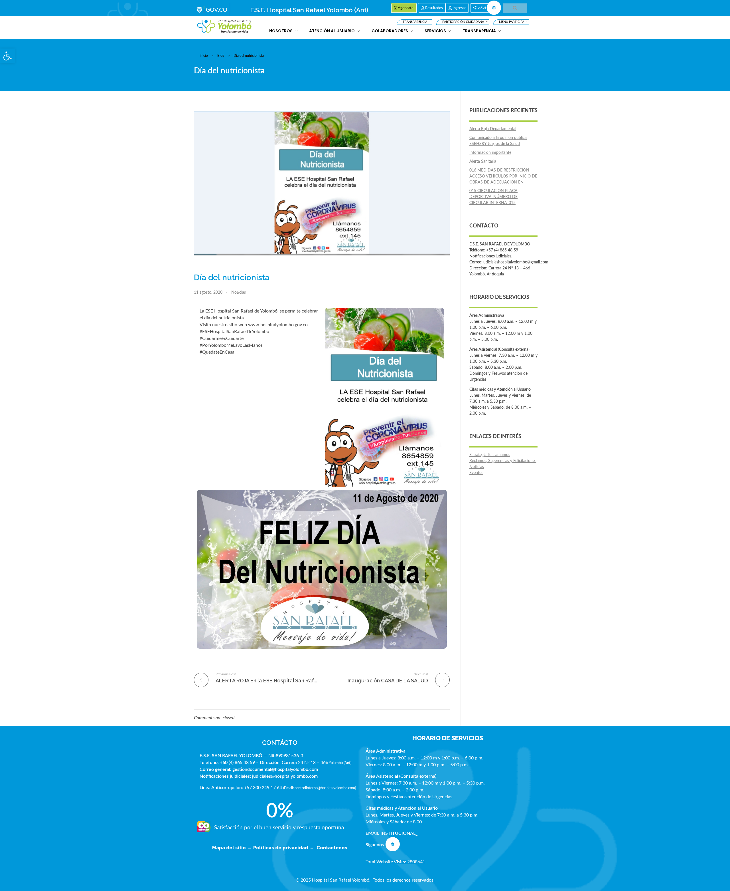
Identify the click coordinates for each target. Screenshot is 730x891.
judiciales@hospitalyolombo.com (285, 776)
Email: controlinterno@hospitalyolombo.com (319, 788)
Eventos (476, 473)
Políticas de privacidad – (284, 847)
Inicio (204, 55)
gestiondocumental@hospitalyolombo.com (275, 769)
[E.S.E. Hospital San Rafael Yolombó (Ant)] (224, 26)
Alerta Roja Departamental (492, 129)
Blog (220, 55)
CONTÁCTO (279, 742)
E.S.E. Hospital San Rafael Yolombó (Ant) (309, 10)
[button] (7, 56)
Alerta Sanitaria (482, 162)
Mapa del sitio (229, 847)
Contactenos (332, 847)
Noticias (238, 293)
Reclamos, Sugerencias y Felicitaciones (502, 461)
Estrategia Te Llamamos (489, 455)
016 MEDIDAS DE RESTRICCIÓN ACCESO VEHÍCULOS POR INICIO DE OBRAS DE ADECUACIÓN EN (503, 176)
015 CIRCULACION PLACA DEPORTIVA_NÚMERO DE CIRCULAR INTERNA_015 (493, 197)
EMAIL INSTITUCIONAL (390, 833)
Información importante (490, 153)
